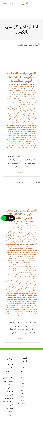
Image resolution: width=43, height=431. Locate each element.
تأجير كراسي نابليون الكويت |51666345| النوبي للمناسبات (21, 393)
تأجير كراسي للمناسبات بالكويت (16, 270)
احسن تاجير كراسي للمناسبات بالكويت (21, 90)
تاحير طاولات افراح (22, 295)
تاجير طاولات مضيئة (20, 276)
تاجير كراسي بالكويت (16, 125)
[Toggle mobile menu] (39, 6)
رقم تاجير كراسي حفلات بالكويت (22, 139)
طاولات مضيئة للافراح (26, 313)
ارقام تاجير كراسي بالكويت (29, 100)
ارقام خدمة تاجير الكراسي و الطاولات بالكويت (19, 244)
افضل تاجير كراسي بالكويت (29, 109)
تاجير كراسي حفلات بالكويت (15, 127)
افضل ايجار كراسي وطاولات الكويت (18, 254)
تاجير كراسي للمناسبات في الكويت (21, 287)
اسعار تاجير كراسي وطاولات (18, 250)
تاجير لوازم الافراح (21, 291)
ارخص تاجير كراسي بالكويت (19, 94)
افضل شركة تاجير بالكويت (22, 262)
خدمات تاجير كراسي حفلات (20, 133)
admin (29, 84)
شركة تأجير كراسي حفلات (25, 143)
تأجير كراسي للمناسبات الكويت (23, 119)
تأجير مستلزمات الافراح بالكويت (18, 274)
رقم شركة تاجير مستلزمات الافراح (22, 309)
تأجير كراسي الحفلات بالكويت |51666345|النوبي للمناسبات (21, 56)
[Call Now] (3, 218)
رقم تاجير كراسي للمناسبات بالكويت (26, 305)
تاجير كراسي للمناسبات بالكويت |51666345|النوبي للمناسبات (21, 193)
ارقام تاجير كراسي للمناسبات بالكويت (20, 102)
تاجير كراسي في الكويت (28, 129)
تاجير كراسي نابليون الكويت (23, 131)
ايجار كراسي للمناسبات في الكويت (25, 266)
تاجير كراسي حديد (27, 281)
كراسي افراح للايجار (27, 147)
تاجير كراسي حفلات (15, 281)
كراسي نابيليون (14, 313)
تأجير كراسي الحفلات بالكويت (23, 115)
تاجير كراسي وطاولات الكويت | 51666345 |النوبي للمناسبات (21, 86)
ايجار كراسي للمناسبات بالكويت (16, 264)
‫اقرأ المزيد (21, 172)
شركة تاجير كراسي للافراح (24, 311)
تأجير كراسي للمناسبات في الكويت (25, 272)
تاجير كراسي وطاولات (20, 289)
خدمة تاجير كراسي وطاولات (24, 299)
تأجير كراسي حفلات (24, 117)
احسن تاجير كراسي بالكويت (18, 227)
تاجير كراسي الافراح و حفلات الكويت (20, 121)
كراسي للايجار (17, 147)
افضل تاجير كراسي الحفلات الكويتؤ (17, 106)
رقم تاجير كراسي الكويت (24, 137)
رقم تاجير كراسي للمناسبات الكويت (17, 303)
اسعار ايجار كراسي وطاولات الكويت (25, 246)
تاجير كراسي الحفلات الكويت (18, 123)
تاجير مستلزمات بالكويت (21, 293)
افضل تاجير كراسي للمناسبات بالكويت (21, 111)
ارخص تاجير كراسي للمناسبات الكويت (25, 234)
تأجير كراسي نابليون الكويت (22, 372)
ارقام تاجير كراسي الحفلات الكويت (17, 98)
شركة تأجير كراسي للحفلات (19, 145)
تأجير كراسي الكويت (20, 268)
